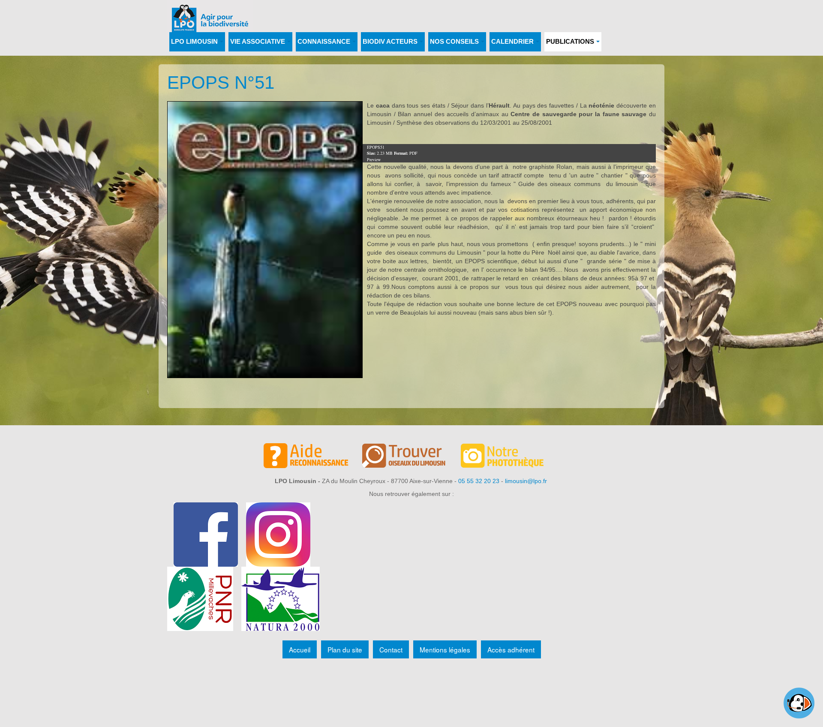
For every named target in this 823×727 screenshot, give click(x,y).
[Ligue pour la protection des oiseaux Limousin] (210, 12)
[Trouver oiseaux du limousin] (411, 457)
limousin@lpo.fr (526, 481)
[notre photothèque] (510, 457)
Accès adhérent (511, 649)
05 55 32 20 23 (478, 481)
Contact (390, 649)
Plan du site (344, 649)
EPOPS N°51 (220, 82)
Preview (374, 159)
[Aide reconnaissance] (313, 457)
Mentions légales (445, 649)
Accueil (299, 649)
